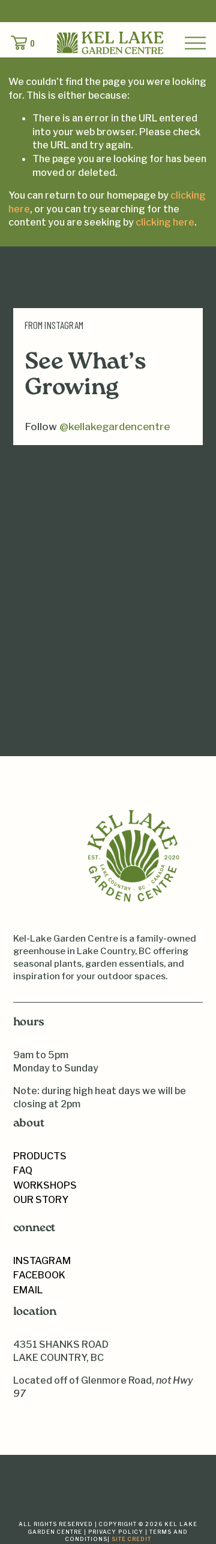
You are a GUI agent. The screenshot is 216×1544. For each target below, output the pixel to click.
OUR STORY (40, 1199)
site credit (131, 1539)
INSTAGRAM (42, 1260)
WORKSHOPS (45, 1185)
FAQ (22, 1170)
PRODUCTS (40, 1156)
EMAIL (28, 1290)
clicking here (165, 222)
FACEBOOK (39, 1275)
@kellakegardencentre (114, 426)
